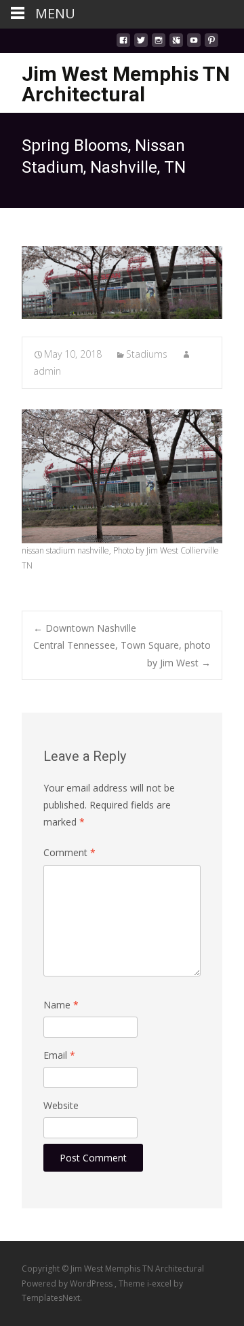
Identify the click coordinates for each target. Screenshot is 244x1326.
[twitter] (141, 43)
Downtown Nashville (84, 628)
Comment (69, 852)
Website (61, 1105)
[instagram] (158, 43)
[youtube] (194, 43)
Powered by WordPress (68, 1283)
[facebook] (123, 43)
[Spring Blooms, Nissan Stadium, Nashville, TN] (122, 282)
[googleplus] (176, 43)
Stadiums (146, 353)
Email (59, 1055)
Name (61, 1004)
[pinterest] (211, 43)
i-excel (160, 1283)
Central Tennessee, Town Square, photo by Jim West (122, 653)
